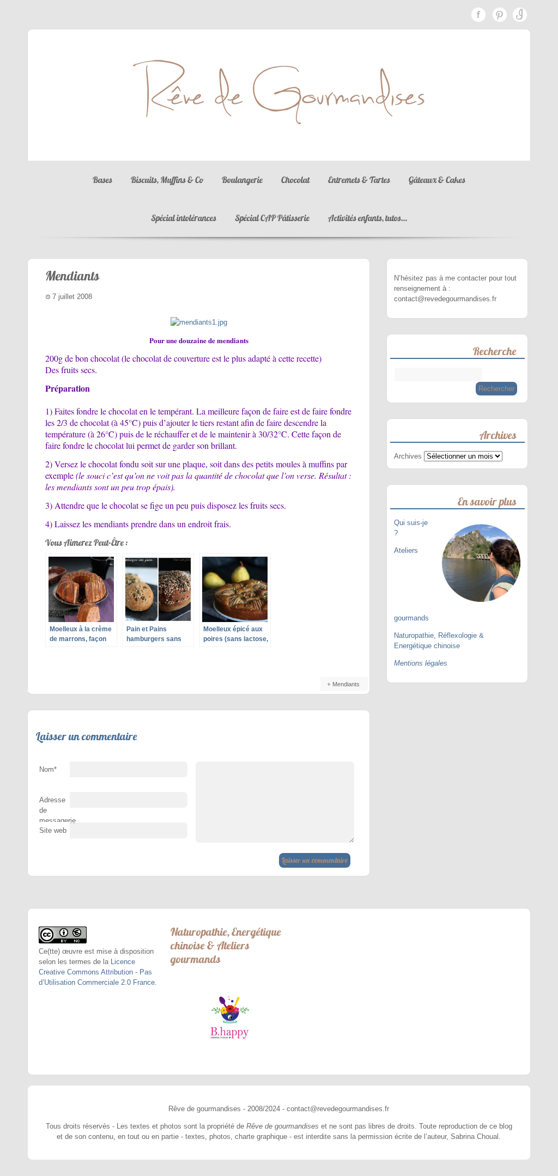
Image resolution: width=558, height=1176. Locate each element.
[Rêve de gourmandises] (279, 150)
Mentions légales (420, 663)
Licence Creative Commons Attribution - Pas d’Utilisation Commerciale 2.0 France (97, 972)
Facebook (478, 14)
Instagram (519, 14)
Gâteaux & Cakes (437, 179)
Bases (102, 179)
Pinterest (499, 14)
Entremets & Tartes (359, 179)
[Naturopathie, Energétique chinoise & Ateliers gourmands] (230, 1017)
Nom (48, 769)
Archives (408, 456)
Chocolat (295, 179)
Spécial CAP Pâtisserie (272, 217)
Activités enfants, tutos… (367, 217)
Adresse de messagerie (54, 813)
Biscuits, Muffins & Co (167, 179)
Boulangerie (242, 179)
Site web (52, 830)
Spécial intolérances (183, 217)
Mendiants (346, 684)
